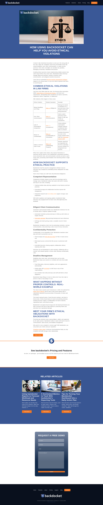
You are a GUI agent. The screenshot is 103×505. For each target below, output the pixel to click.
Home (34, 490)
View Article (26, 411)
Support (56, 490)
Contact (94, 2)
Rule (47, 125)
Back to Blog (38, 335)
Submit (51, 471)
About (79, 2)
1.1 (49, 125)
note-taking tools (52, 193)
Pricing (84, 2)
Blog (88, 2)
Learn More (51, 357)
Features (68, 2)
